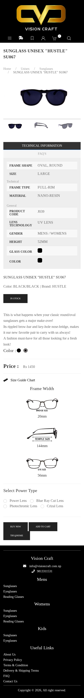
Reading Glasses (13, 596)
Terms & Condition (15, 665)
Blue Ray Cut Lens (49, 501)
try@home (16, 535)
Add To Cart (43, 526)
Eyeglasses (10, 591)
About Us (9, 654)
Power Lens (18, 501)
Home (7, 68)
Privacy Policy (12, 660)
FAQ (6, 676)
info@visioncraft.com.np (45, 566)
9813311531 (44, 571)
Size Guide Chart (21, 380)
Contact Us (10, 681)
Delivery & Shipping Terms (21, 670)
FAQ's (42, 153)
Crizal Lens (54, 506)
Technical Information (42, 145)
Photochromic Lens (23, 506)
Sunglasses (10, 586)
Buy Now (15, 526)
